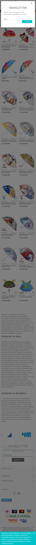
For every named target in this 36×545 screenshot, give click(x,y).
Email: (5, 19)
